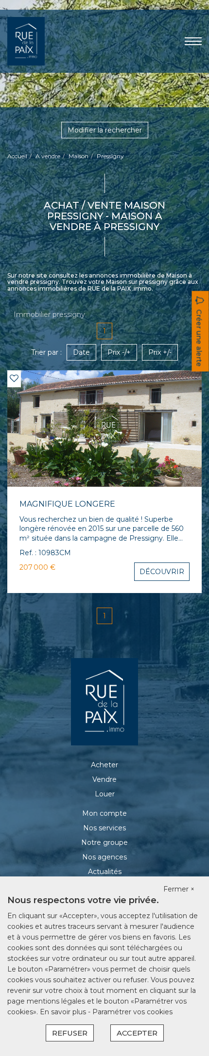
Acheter (104, 764)
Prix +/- (160, 352)
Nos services (104, 828)
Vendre (104, 779)
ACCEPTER (137, 1033)
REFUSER (69, 1033)
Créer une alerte (199, 337)
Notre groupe (104, 842)
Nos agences (104, 857)
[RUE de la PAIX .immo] (26, 40)
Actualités (105, 871)
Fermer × (178, 889)
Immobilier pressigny (49, 314)
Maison (78, 156)
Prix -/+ (119, 352)
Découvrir (161, 571)
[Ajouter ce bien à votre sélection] (14, 378)
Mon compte (104, 813)
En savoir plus (64, 1011)
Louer (105, 794)
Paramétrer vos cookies (132, 1011)
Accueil (17, 156)
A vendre (47, 156)
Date (81, 352)
